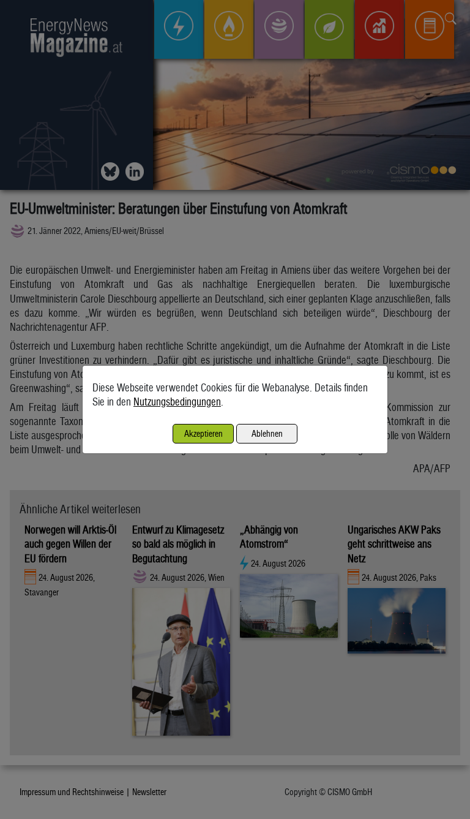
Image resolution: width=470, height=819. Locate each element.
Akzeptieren (203, 433)
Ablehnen (267, 433)
